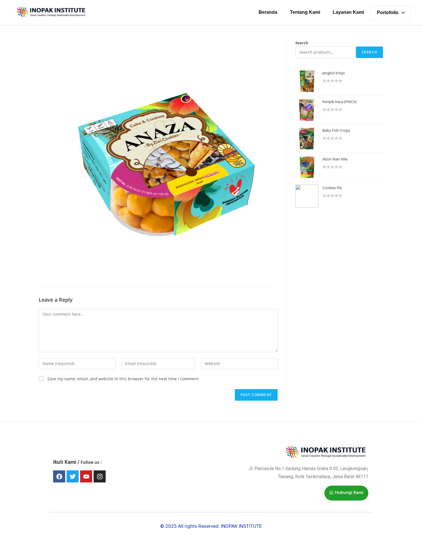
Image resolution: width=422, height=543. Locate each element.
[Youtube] (86, 476)
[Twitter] (73, 476)
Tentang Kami (305, 12)
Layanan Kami (348, 12)
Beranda (268, 12)
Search (301, 42)
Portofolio (387, 12)
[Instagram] (100, 476)
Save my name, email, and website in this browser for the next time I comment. (123, 378)
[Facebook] (59, 476)
